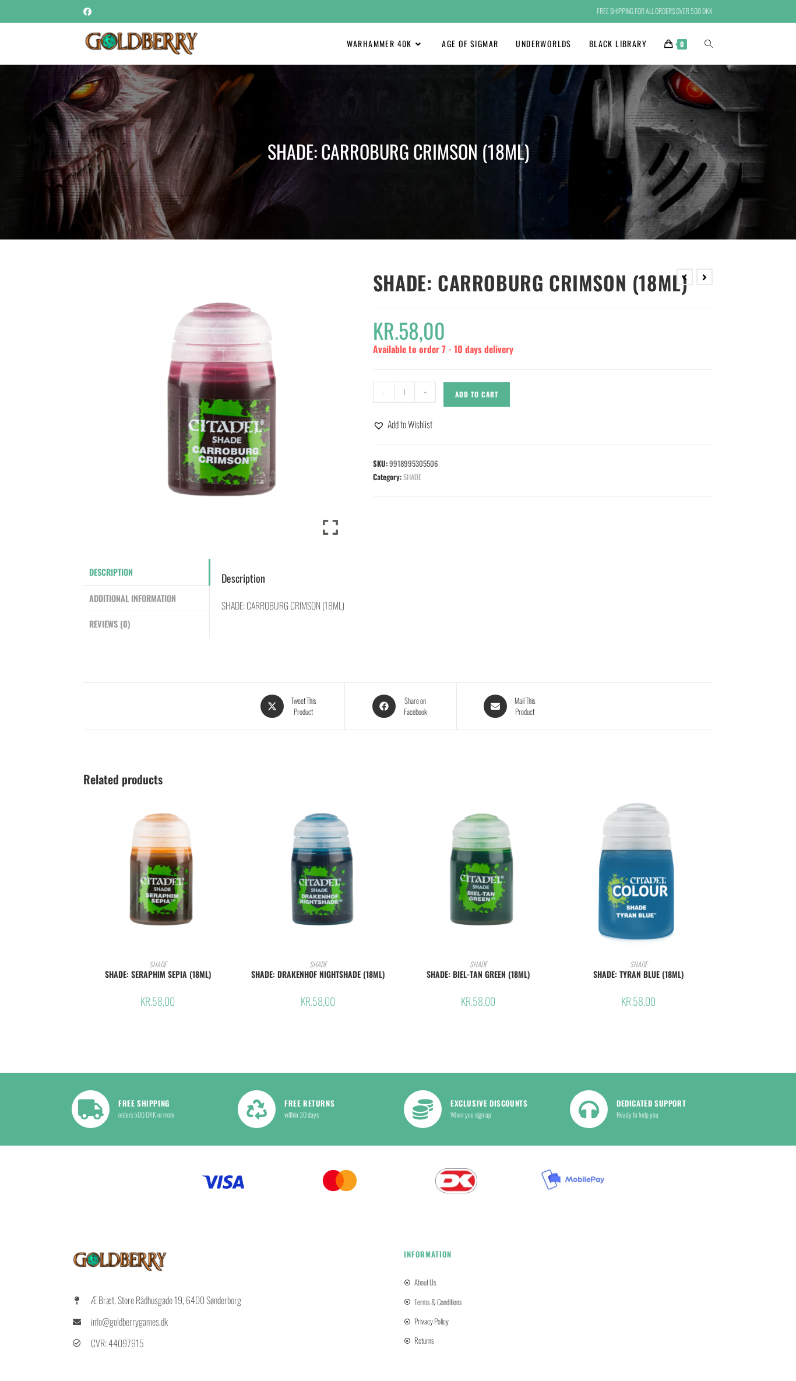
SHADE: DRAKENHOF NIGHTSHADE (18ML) (318, 974)
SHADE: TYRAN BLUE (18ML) (638, 974)
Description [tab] (111, 572)
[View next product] (704, 277)
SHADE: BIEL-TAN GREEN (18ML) (478, 974)
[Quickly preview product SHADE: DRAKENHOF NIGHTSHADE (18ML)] (388, 816)
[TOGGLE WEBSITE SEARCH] (708, 44)
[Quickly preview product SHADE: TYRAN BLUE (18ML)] (709, 816)
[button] (402, 424)
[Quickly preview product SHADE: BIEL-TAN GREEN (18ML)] (549, 816)
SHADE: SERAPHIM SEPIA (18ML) (158, 974)
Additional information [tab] (132, 598)
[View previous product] (685, 277)
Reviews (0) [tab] (110, 624)
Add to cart (476, 394)
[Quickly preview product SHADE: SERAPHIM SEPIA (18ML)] (228, 816)
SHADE (412, 476)
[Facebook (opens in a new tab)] (89, 11)
